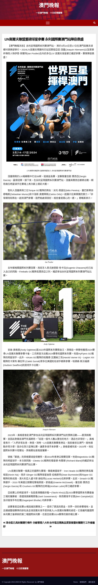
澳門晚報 (49, 5)
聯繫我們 (83, 582)
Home (75, 582)
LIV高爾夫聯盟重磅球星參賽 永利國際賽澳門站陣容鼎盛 (43, 39)
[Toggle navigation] (47, 23)
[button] (94, 23)
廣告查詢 (91, 582)
